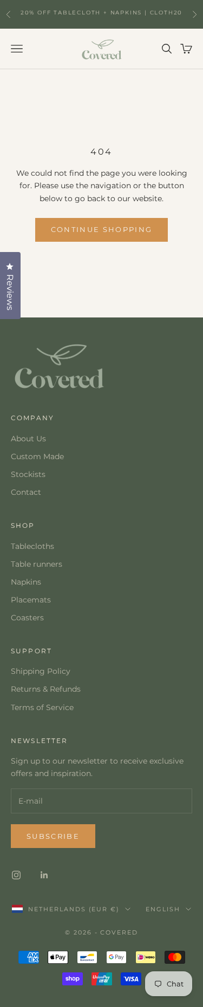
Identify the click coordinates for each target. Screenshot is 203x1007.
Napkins (26, 582)
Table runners (36, 564)
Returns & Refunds (46, 689)
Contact (26, 492)
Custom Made (37, 456)
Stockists (28, 474)
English (163, 909)
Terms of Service (42, 707)
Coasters (27, 617)
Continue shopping (102, 229)
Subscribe (53, 836)
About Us (28, 438)
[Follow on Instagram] (16, 875)
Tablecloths (32, 546)
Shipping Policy (40, 671)
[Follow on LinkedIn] (44, 875)
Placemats (31, 600)
